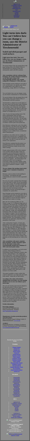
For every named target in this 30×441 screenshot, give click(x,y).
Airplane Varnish (16, 360)
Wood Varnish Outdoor (16, 370)
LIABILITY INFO (16, 414)
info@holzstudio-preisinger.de (10, 311)
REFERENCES (16, 8)
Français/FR (17, 380)
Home (4, 25)
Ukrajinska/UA (16, 394)
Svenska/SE (17, 396)
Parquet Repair (16, 354)
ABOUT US (16, 4)
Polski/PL (16, 387)
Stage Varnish (16, 361)
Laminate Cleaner (16, 358)
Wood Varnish (16, 351)
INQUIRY (16, 17)
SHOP (16, 407)
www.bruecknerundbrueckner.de (11, 327)
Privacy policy (16, 416)
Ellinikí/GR (17, 393)
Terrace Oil (16, 371)
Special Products (16, 365)
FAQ (16, 9)
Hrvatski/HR (16, 389)
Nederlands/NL (17, 381)
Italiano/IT (16, 383)
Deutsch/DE (17, 377)
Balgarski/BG (16, 384)
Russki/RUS (16, 386)
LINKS (17, 12)
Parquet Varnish (17, 347)
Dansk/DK (16, 390)
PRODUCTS (16, 7)
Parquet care (17, 350)
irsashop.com (13, 25)
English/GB (17, 379)
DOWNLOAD (16, 11)
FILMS (16, 14)
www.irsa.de (17, 320)
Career (7, 25)
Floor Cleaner (16, 357)
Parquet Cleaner (17, 355)
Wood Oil (16, 353)
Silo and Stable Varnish (16, 363)
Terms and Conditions (16, 417)
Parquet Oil (17, 348)
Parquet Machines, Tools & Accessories (16, 367)
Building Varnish (16, 364)
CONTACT (17, 15)
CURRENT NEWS (17, 5)
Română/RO (16, 391)
